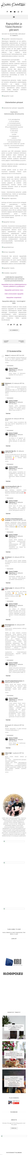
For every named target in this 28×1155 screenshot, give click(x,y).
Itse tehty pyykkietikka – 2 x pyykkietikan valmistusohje (14, 1027)
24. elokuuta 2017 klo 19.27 (16, 665)
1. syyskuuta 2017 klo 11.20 (14, 753)
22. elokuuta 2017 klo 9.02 (16, 355)
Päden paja (8, 588)
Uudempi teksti (6, 341)
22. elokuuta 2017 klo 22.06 (14, 681)
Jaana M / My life (10, 451)
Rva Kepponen (9, 625)
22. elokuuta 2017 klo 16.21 (16, 370)
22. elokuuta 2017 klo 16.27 (16, 536)
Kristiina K (8, 557)
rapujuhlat (21, 33)
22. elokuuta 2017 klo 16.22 (16, 402)
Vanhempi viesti (21, 341)
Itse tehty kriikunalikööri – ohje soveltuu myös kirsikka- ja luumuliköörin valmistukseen (14, 1081)
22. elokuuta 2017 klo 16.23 (16, 435)
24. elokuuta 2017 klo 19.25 (16, 606)
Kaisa (7, 355)
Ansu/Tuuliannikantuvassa (13, 681)
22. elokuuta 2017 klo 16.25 (16, 469)
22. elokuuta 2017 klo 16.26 (16, 503)
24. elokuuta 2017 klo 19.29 (16, 700)
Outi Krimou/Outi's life (12, 486)
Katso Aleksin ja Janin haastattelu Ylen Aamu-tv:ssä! (14, 933)
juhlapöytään (13, 33)
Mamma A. (8, 383)
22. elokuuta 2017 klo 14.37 (15, 557)
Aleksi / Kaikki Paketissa (13, 369)
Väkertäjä (8, 753)
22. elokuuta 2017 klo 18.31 (15, 588)
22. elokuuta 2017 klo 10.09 (14, 419)
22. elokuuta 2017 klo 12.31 (18, 520)
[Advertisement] (14, 994)
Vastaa (7, 362)
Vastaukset (10, 365)
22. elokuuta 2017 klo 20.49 (15, 625)
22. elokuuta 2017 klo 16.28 (16, 573)
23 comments (14, 35)
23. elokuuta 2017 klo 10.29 (14, 725)
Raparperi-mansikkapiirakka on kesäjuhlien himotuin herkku (14, 1054)
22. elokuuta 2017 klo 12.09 (13, 487)
